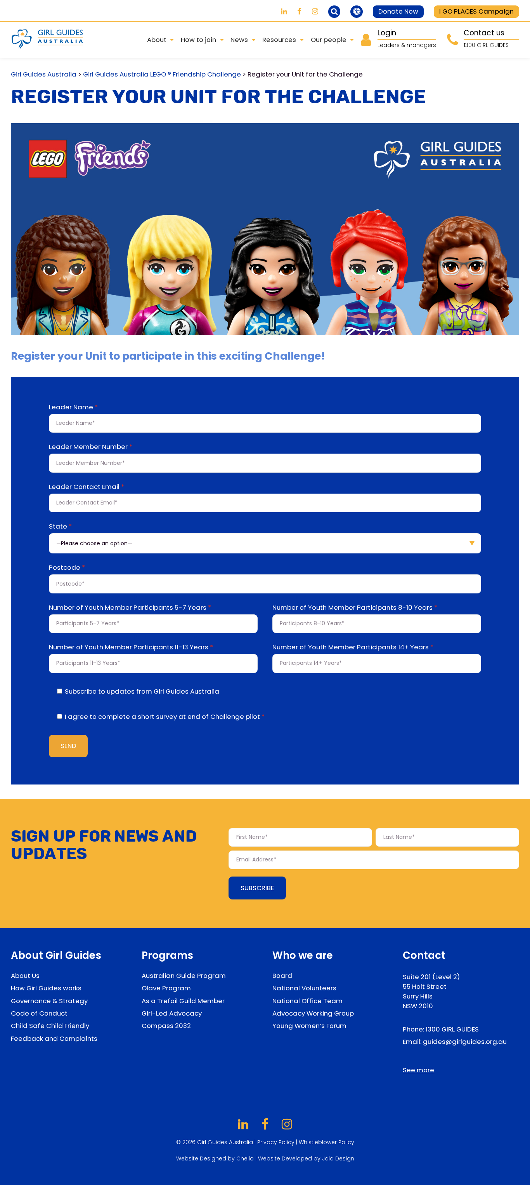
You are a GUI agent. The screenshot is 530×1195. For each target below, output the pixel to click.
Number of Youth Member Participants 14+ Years (352, 648)
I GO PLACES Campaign (476, 11)
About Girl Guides (56, 955)
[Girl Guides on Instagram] (315, 11)
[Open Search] (334, 11)
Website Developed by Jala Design (306, 1158)
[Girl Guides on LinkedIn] (284, 11)
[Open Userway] (356, 11)
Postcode (67, 568)
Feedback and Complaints (54, 1038)
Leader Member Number (90, 447)
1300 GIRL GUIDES (452, 1029)
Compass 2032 (166, 1025)
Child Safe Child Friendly (50, 1025)
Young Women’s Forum (309, 1025)
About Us (25, 975)
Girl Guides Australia (43, 74)
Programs (167, 955)
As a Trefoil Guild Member (183, 1000)
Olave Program (166, 988)
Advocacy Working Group (313, 1013)
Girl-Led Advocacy (172, 1013)
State (60, 527)
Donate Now (398, 11)
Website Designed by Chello (215, 1158)
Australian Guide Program (184, 975)
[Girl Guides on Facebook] (299, 11)
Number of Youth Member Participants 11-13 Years (131, 648)
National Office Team (307, 1000)
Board (282, 975)
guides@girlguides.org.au (465, 1041)
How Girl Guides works (46, 988)
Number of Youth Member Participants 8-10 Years (354, 608)
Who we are (302, 955)
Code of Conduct (39, 1013)
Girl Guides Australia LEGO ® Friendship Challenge (162, 74)
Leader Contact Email (86, 487)
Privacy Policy (275, 1142)
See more (418, 1070)
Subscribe (257, 887)
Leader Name (73, 408)
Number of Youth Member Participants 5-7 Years (130, 608)
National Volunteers (304, 988)
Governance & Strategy (49, 1000)
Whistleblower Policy (326, 1142)
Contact (424, 955)
